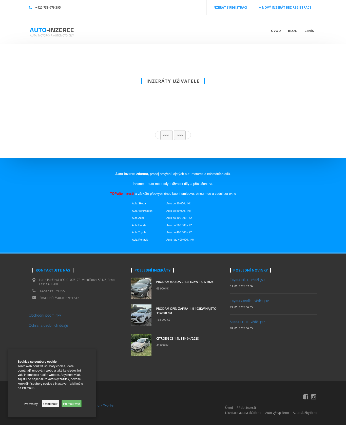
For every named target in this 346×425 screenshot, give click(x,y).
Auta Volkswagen (142, 211)
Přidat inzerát (246, 407)
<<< (166, 135)
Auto (52, 30)
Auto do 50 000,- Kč (178, 211)
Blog (292, 30)
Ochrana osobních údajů (48, 325)
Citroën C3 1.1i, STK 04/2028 (177, 338)
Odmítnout (50, 403)
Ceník (309, 30)
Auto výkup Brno (277, 413)
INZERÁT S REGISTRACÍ (230, 7)
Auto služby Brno (305, 413)
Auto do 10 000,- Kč (178, 203)
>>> (180, 135)
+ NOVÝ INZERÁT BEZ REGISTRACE (285, 7)
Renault (143, 239)
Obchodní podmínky (45, 315)
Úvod (276, 30)
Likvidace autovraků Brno (243, 413)
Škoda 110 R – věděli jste (247, 322)
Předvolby (31, 403)
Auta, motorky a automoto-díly (52, 35)
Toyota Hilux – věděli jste (247, 280)
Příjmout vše (71, 403)
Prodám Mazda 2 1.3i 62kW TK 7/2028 (185, 282)
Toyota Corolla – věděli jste (249, 301)
